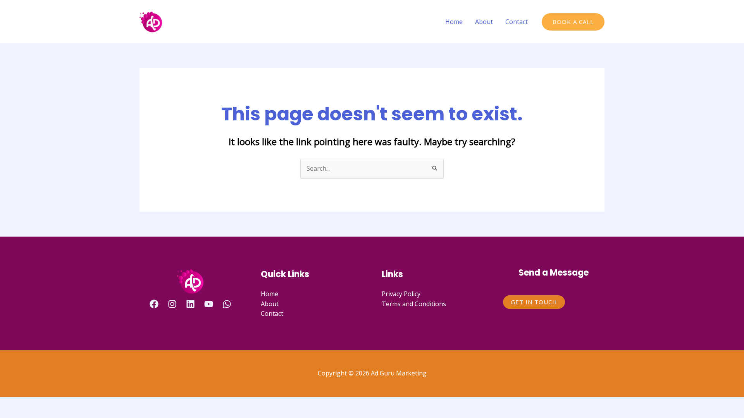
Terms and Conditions (414, 304)
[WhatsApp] (226, 304)
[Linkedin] (190, 304)
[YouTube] (208, 304)
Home (454, 21)
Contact (516, 21)
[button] (573, 22)
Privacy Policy (401, 294)
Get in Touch (534, 302)
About (484, 21)
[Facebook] (154, 304)
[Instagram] (172, 304)
